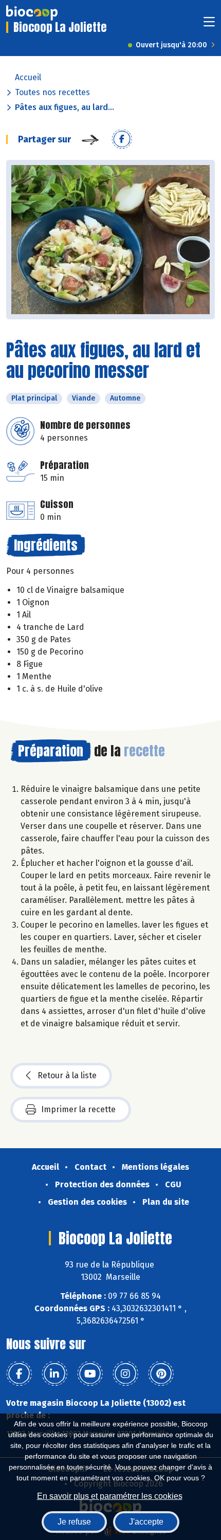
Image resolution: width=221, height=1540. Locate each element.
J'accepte (146, 1521)
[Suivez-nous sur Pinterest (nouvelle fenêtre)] (161, 1374)
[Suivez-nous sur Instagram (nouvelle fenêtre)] (125, 1374)
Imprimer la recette (78, 1109)
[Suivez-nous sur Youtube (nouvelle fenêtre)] (90, 1374)
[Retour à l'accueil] (32, 13)
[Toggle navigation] (209, 25)
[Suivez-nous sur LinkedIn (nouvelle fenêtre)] (54, 1374)
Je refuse (74, 1521)
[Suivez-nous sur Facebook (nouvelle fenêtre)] (19, 1374)
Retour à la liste (67, 1075)
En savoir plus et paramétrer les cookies (109, 1496)
